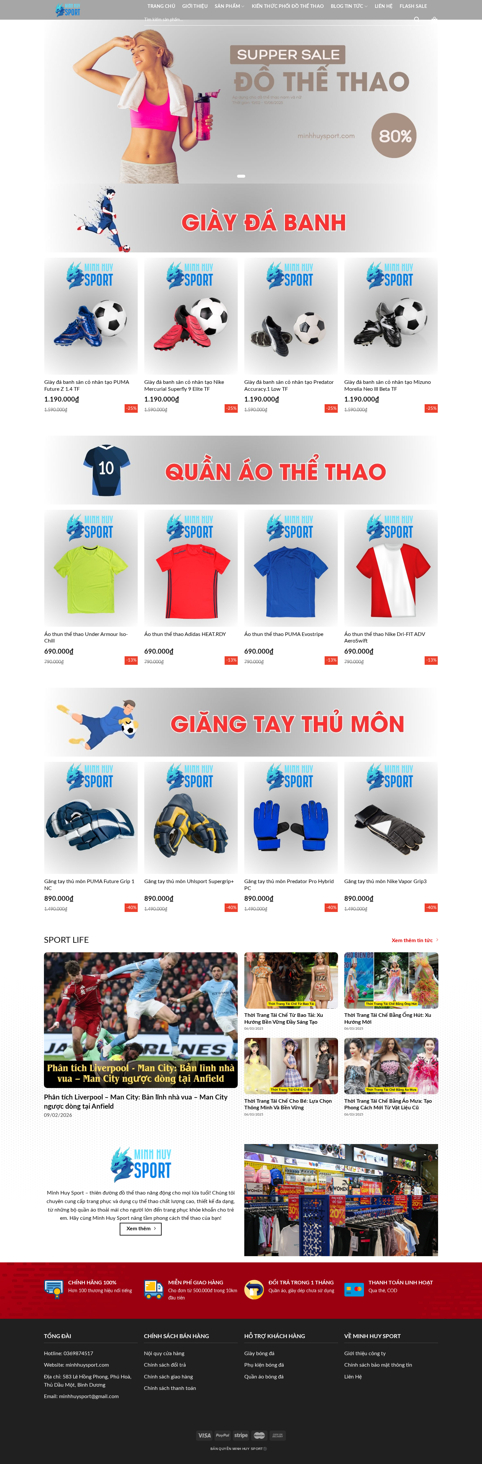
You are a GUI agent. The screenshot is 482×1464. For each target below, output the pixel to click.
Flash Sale (413, 6)
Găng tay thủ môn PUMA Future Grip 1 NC (89, 885)
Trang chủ (161, 6)
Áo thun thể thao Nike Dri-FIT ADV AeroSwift (384, 638)
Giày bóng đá (259, 1353)
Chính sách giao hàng (168, 1376)
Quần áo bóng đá (264, 1376)
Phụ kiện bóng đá (264, 1365)
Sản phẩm (227, 6)
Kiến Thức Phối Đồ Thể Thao (288, 6)
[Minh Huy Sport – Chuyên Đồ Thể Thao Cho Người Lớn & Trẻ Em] (67, 10)
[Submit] (416, 20)
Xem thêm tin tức (412, 940)
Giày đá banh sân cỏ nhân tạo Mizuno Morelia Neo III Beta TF (387, 386)
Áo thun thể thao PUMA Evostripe (283, 634)
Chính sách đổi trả (165, 1365)
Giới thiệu (195, 6)
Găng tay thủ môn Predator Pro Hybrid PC (289, 885)
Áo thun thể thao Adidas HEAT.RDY (185, 634)
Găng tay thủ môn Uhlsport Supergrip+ (189, 881)
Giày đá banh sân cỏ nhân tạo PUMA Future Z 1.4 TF (86, 386)
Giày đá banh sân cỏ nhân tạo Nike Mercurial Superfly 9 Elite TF (184, 386)
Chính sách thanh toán (170, 1388)
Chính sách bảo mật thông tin (378, 1365)
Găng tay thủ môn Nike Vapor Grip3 (385, 881)
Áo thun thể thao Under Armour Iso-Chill (86, 638)
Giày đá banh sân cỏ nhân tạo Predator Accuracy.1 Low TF (289, 386)
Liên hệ (383, 6)
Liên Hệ (353, 1376)
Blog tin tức (347, 6)
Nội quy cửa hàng (164, 1353)
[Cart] (434, 20)
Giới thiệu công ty (365, 1353)
